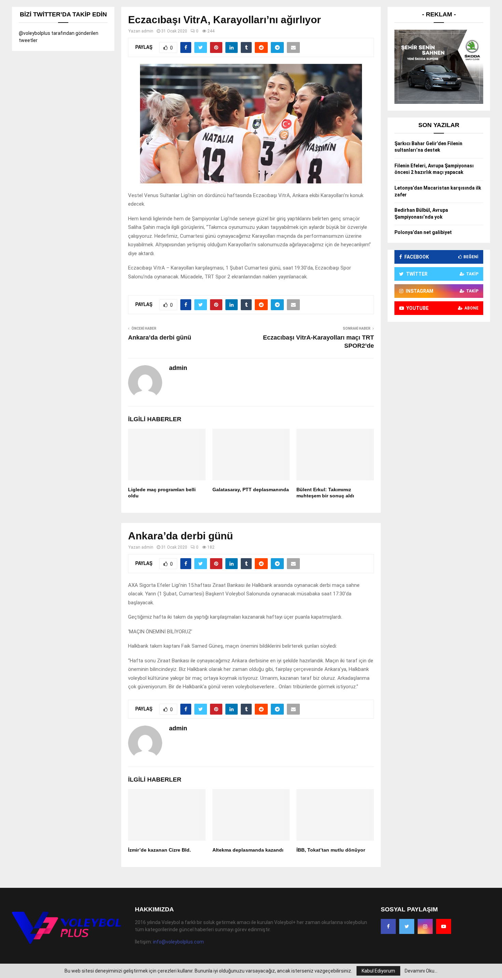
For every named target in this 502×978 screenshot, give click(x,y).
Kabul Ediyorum (378, 971)
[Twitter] (406, 926)
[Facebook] (388, 926)
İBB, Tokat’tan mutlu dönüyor (330, 850)
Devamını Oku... (421, 970)
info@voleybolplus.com (178, 942)
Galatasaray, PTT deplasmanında (250, 489)
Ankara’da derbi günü (159, 337)
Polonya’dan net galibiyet (423, 232)
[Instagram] (425, 926)
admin (147, 31)
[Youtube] (443, 926)
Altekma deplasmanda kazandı (247, 850)
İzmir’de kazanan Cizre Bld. (159, 850)
